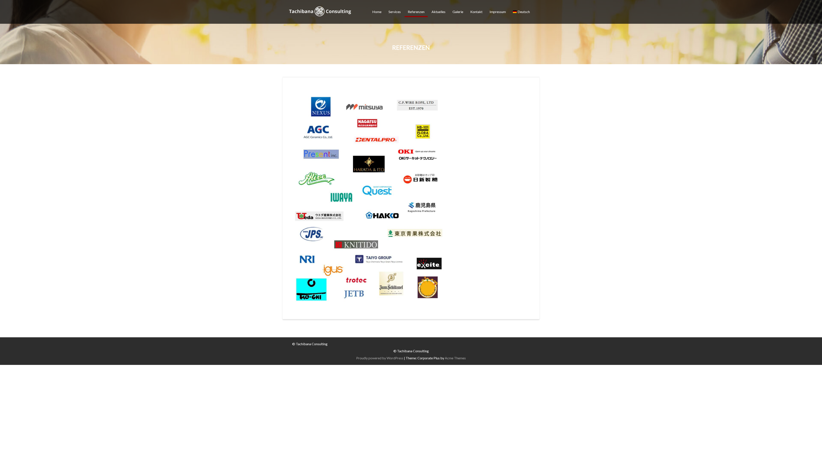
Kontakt (476, 12)
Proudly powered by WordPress (379, 358)
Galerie (458, 12)
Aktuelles (438, 12)
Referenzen (416, 12)
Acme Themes (455, 358)
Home (376, 12)
